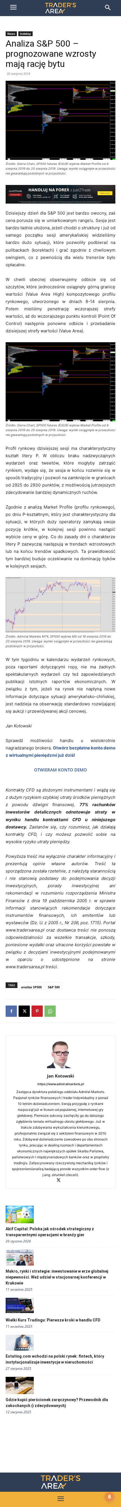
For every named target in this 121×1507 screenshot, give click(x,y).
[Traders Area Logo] (60, 1482)
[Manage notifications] (109, 1496)
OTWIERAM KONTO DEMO (60, 770)
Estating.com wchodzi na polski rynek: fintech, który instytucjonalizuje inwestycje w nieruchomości (55, 1359)
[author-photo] (60, 1068)
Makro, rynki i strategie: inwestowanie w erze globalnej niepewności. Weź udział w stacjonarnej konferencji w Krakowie (57, 1277)
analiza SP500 (31, 987)
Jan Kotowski (60, 1076)
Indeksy (25, 34)
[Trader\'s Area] (60, 8)
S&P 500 (54, 987)
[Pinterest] (37, 1011)
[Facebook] (11, 1011)
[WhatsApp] (50, 1011)
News (11, 34)
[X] (24, 1011)
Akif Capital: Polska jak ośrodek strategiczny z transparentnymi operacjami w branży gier (50, 1232)
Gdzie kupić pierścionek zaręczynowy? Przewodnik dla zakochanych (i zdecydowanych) (57, 1402)
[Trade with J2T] (60, 194)
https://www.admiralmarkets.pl (60, 1084)
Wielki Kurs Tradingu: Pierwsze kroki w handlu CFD (53, 1320)
